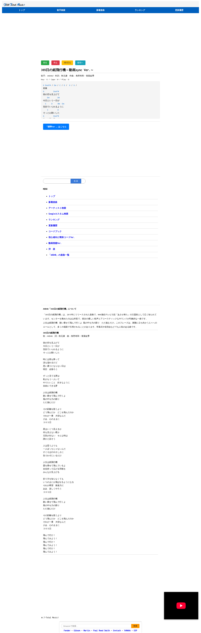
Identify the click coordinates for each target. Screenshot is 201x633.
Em (55, 85)
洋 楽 (52, 249)
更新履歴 (179, 10)
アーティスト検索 (57, 208)
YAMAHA (127, 630)
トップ (22, 10)
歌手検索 (61, 10)
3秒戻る (67, 62)
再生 (45, 62)
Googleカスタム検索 (58, 214)
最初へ (80, 62)
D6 (59, 97)
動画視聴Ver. (55, 243)
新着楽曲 (100, 10)
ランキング (140, 10)
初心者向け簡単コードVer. (62, 237)
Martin (86, 630)
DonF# (48, 85)
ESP (135, 630)
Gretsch (117, 630)
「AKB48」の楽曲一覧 (59, 255)
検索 (135, 626)
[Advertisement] (100, 36)
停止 (55, 62)
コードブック (55, 231)
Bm (59, 104)
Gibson (77, 630)
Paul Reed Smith (101, 630)
